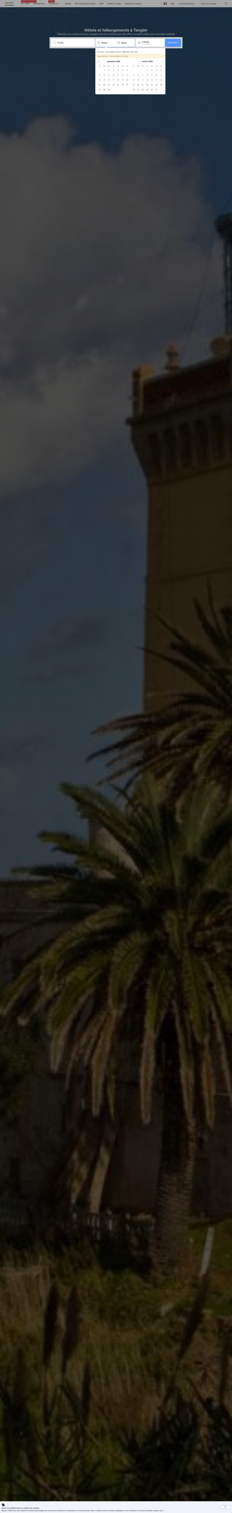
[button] (98, 61)
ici (163, 1510)
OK (225, 1507)
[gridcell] (104, 70)
